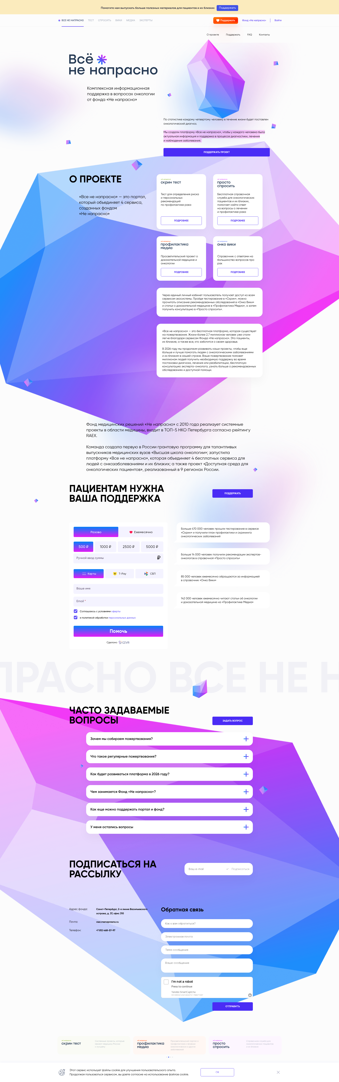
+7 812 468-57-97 (105, 930)
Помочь (118, 631)
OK (217, 1072)
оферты (116, 611)
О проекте (213, 34)
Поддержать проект (217, 152)
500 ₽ (83, 547)
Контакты (264, 34)
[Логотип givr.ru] (124, 642)
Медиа (130, 20)
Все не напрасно (73, 20)
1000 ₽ (105, 547)
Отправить (232, 1006)
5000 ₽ (152, 547)
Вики (118, 20)
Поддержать (227, 20)
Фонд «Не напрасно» (254, 20)
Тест (91, 20)
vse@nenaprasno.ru (107, 921)
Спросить (104, 20)
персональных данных (122, 617)
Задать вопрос (233, 720)
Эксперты (146, 20)
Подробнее (181, 220)
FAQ (249, 34)
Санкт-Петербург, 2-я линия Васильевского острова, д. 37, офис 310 (121, 911)
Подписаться (240, 869)
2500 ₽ (129, 547)
